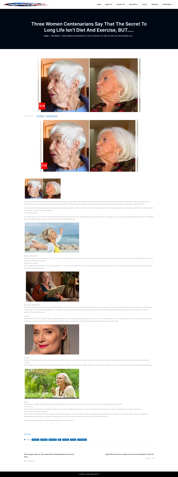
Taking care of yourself (31, 263)
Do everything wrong (30, 213)
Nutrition (26, 357)
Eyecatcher (35, 439)
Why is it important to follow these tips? (35, 411)
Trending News (52, 116)
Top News (55, 36)
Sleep (25, 402)
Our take (26, 316)
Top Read (65, 439)
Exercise (26, 362)
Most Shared (52, 439)
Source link (27, 434)
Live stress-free (28, 406)
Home (46, 36)
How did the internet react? (32, 305)
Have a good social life (31, 256)
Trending (73, 439)
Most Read (44, 439)
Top (60, 439)
